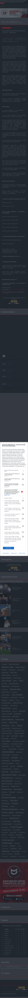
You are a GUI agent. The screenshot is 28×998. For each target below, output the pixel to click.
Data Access (14, 553)
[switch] (22, 474)
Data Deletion (6, 553)
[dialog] (14, 499)
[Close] (25, 444)
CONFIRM (8, 548)
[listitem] (14, 471)
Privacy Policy (22, 553)
